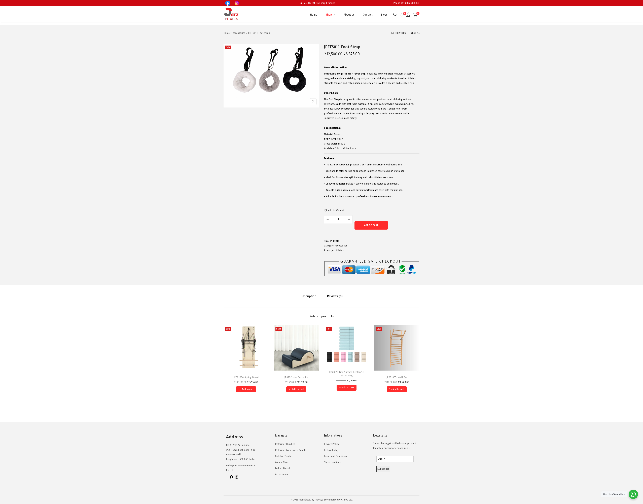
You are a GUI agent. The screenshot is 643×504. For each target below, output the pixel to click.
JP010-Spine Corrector (296, 377)
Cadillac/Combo (283, 456)
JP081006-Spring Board (246, 377)
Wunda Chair (281, 462)
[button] (334, 210)
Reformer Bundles (285, 444)
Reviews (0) (335, 296)
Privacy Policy (331, 444)
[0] (402, 15)
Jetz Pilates (338, 250)
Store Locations (332, 462)
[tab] (308, 296)
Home (227, 33)
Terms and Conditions (335, 456)
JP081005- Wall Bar (396, 377)
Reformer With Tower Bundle (290, 450)
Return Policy (331, 450)
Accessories (239, 33)
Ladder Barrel (282, 468)
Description (308, 296)
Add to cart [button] (248, 389)
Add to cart (371, 225)
